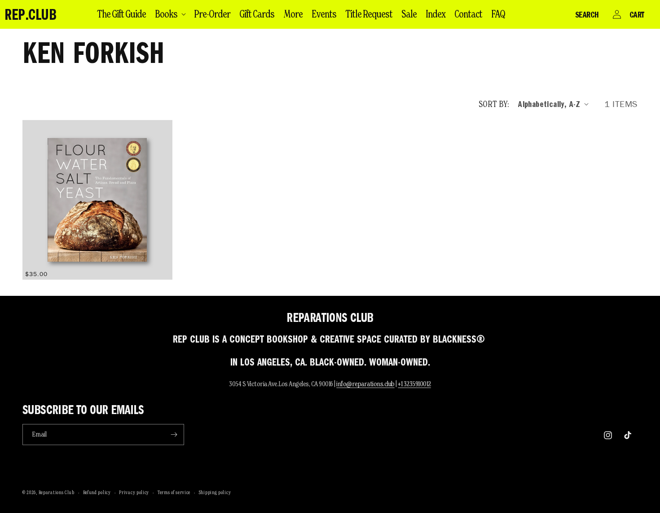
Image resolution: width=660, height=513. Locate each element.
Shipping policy (215, 492)
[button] (169, 14)
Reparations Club (57, 492)
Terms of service (174, 492)
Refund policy (97, 492)
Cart (636, 14)
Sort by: (494, 103)
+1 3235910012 (414, 383)
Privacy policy (134, 492)
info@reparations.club (365, 383)
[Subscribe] (174, 434)
